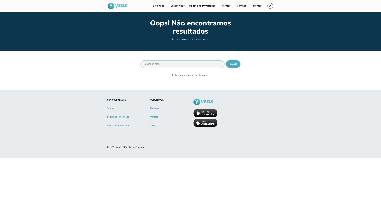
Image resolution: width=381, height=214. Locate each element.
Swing (153, 125)
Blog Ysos (158, 5)
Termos (226, 5)
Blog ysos (154, 108)
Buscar (233, 64)
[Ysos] (117, 6)
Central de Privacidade (118, 125)
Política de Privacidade (202, 5)
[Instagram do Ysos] (270, 6)
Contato (241, 5)
